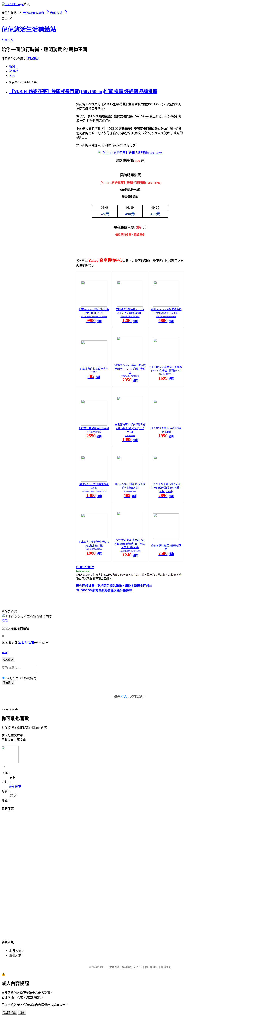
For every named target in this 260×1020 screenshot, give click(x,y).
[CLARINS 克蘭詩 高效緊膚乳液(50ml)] (166, 424)
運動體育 (33, 58)
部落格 (13, 71)
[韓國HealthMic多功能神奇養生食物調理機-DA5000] (166, 305)
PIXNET (101, 967)
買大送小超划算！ (166, 374)
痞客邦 (22, 642)
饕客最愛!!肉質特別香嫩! (129, 317)
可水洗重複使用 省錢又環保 (130, 551)
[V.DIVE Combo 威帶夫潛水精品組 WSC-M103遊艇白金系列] (130, 361)
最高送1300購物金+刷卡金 (166, 317)
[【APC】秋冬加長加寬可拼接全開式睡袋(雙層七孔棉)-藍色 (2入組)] (166, 480)
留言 (31, 642)
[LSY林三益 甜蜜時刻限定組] (94, 424)
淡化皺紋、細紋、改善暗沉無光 (94, 491)
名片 (12, 75)
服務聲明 (166, 967)
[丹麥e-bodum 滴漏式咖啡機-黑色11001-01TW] (94, 305)
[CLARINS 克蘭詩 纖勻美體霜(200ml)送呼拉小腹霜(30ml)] (166, 363)
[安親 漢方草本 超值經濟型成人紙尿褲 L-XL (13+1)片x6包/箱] (130, 421)
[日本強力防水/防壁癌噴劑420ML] (94, 365)
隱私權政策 (151, 967)
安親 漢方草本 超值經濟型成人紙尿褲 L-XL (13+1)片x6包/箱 (130, 428)
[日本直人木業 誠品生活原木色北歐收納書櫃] (94, 538)
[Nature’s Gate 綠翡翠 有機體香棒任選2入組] (130, 480)
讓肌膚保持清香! (130, 491)
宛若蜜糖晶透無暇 (94, 432)
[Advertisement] (130, 872)
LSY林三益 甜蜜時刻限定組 (94, 428)
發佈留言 (8, 682)
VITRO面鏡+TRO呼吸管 (130, 376)
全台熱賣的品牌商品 (94, 549)
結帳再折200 (130, 436)
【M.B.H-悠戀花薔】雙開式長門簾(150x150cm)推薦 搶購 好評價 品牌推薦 (83, 91)
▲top (5, 652)
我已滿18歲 (9, 1012)
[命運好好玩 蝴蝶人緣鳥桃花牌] (166, 538)
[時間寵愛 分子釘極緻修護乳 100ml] (94, 480)
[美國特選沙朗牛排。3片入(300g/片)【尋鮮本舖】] (130, 305)
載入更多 (8, 659)
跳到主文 (8, 40)
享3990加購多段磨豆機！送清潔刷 (94, 317)
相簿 (12, 66)
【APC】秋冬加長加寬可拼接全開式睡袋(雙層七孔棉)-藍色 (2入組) (166, 488)
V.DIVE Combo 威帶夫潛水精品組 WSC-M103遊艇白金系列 (130, 369)
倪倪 (5, 620)
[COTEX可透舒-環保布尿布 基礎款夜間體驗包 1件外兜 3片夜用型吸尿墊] (130, 536)
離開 (21, 1012)
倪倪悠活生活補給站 (29, 29)
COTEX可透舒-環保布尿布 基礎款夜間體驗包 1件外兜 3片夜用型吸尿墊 (129, 544)
